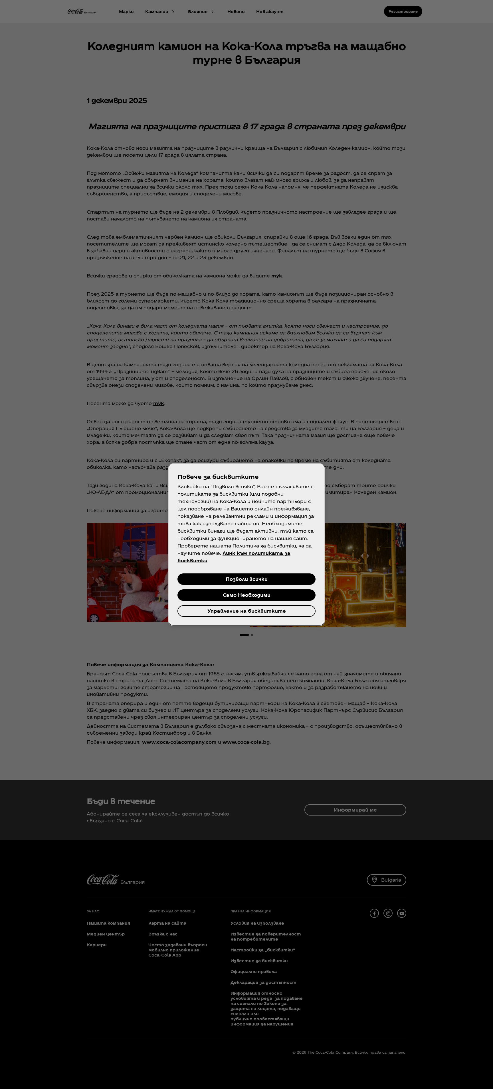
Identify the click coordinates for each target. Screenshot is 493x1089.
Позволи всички (247, 579)
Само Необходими (246, 595)
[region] (246, 544)
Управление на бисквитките (246, 611)
